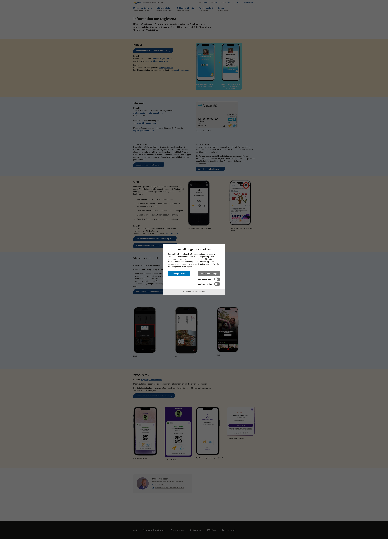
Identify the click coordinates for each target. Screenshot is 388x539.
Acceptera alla (179, 274)
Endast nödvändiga (209, 274)
